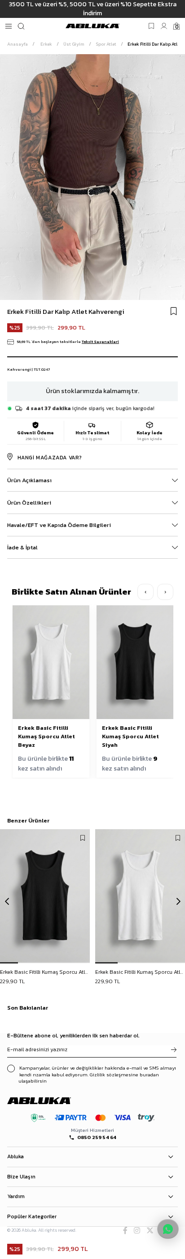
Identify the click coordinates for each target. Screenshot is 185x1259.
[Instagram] (137, 1230)
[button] (9, 963)
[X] (150, 1230)
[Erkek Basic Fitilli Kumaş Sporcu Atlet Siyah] (45, 896)
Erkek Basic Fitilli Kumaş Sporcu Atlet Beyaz (46, 736)
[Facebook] (125, 1230)
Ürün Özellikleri (29, 502)
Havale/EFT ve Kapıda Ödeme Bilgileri (59, 525)
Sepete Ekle (45, 972)
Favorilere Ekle (82, 838)
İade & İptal (22, 547)
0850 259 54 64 (97, 1137)
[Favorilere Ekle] (174, 311)
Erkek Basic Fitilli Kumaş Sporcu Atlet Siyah (130, 736)
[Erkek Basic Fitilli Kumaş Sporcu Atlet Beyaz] (140, 896)
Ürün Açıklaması (29, 480)
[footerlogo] (47, 1100)
